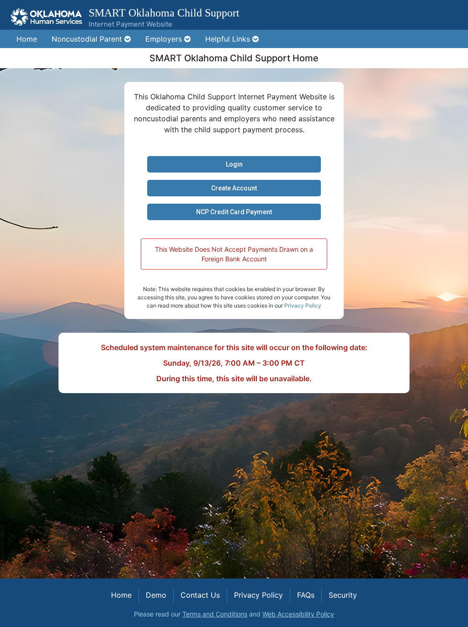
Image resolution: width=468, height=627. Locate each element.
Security (343, 595)
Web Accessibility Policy (298, 614)
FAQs (305, 595)
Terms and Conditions (214, 614)
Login (234, 164)
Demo (156, 595)
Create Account (234, 188)
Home (26, 38)
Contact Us (200, 595)
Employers (164, 38)
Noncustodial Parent (88, 38)
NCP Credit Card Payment (234, 212)
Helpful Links (228, 38)
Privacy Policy (302, 305)
